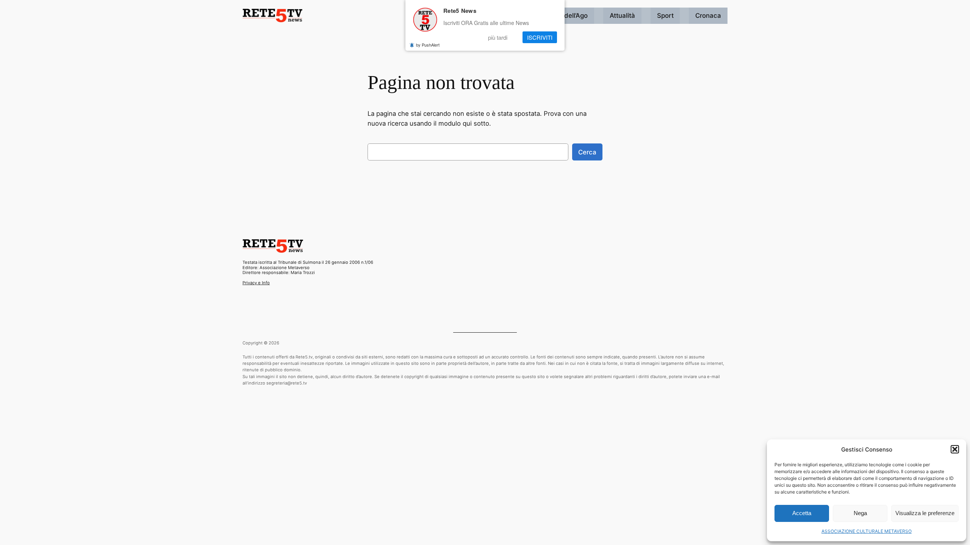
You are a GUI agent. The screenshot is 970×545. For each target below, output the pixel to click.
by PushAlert (428, 45)
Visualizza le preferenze (924, 513)
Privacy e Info (256, 282)
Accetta (801, 513)
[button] (955, 449)
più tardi (497, 37)
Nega (860, 513)
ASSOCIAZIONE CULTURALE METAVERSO (866, 531)
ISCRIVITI (539, 37)
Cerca (587, 152)
